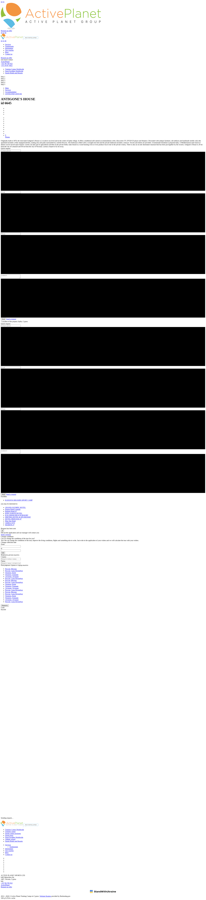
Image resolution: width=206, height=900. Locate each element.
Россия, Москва (11, 569)
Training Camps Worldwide (14, 69)
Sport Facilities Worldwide (14, 71)
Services (8, 44)
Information (9, 48)
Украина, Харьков (11, 575)
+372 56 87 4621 (7, 65)
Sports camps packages (13, 833)
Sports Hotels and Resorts (14, 73)
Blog (6, 52)
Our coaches (9, 50)
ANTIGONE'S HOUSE (13, 94)
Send (3, 319)
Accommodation (10, 92)
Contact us (8, 54)
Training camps (10, 831)
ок (2, 530)
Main (7, 88)
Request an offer (6, 31)
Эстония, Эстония (11, 576)
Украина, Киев (10, 573)
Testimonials (9, 46)
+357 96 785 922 (7, 64)
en (1, 2)
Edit (3, 553)
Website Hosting (45, 896)
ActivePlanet (5, 62)
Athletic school (10, 839)
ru (3, 2)
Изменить (5, 605)
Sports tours (9, 835)
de (5, 33)
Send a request (11, 319)
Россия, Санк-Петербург (14, 571)
